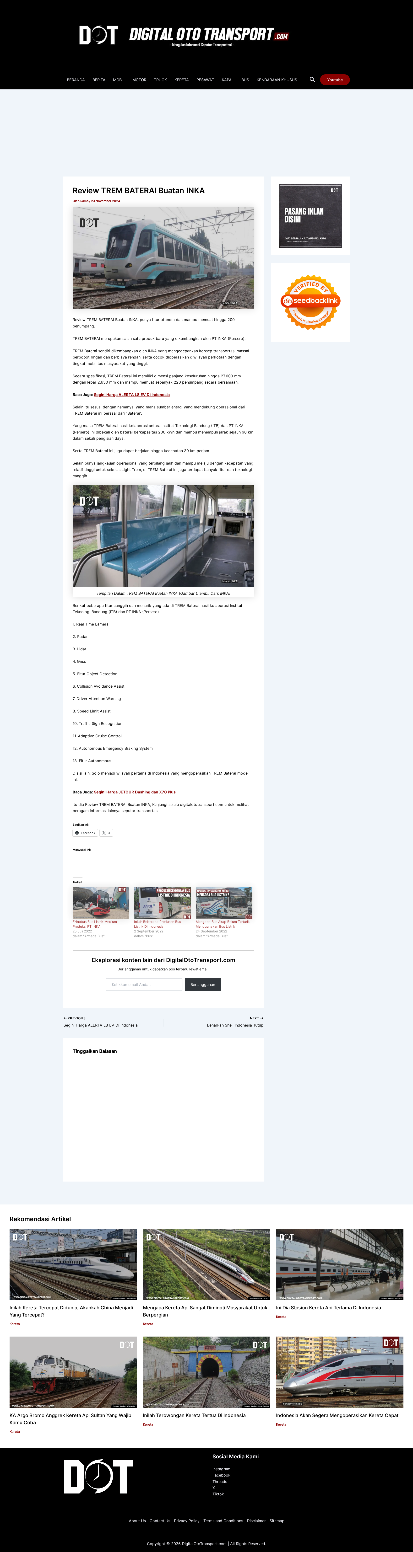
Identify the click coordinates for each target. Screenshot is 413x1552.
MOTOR (139, 79)
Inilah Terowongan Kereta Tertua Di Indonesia (194, 1415)
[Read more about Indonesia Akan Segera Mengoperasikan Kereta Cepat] (339, 1372)
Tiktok (218, 1494)
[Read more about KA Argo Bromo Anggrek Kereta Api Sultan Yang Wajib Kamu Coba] (73, 1372)
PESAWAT (205, 79)
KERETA (181, 79)
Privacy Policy (187, 1520)
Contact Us (160, 1520)
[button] (312, 80)
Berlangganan (202, 984)
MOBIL (119, 79)
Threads (219, 1481)
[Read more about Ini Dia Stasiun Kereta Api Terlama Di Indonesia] (339, 1264)
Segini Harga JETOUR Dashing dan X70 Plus (135, 792)
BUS (245, 79)
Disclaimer (256, 1520)
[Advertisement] (206, 125)
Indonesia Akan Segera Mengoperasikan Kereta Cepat (337, 1415)
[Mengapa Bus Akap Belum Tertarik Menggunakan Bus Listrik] (224, 903)
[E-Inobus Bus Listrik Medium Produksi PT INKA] (101, 903)
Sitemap (277, 1520)
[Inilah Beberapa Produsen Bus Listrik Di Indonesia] (162, 903)
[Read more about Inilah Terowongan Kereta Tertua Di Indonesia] (206, 1372)
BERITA (98, 79)
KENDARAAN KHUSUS (277, 79)
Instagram (221, 1468)
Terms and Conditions (223, 1520)
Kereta (15, 1324)
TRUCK (160, 79)
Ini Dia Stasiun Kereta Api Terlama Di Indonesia (328, 1308)
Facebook (221, 1475)
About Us (137, 1520)
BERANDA (76, 79)
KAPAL (228, 79)
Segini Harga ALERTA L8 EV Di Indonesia (132, 394)
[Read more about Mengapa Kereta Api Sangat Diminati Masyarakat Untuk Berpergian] (206, 1264)
